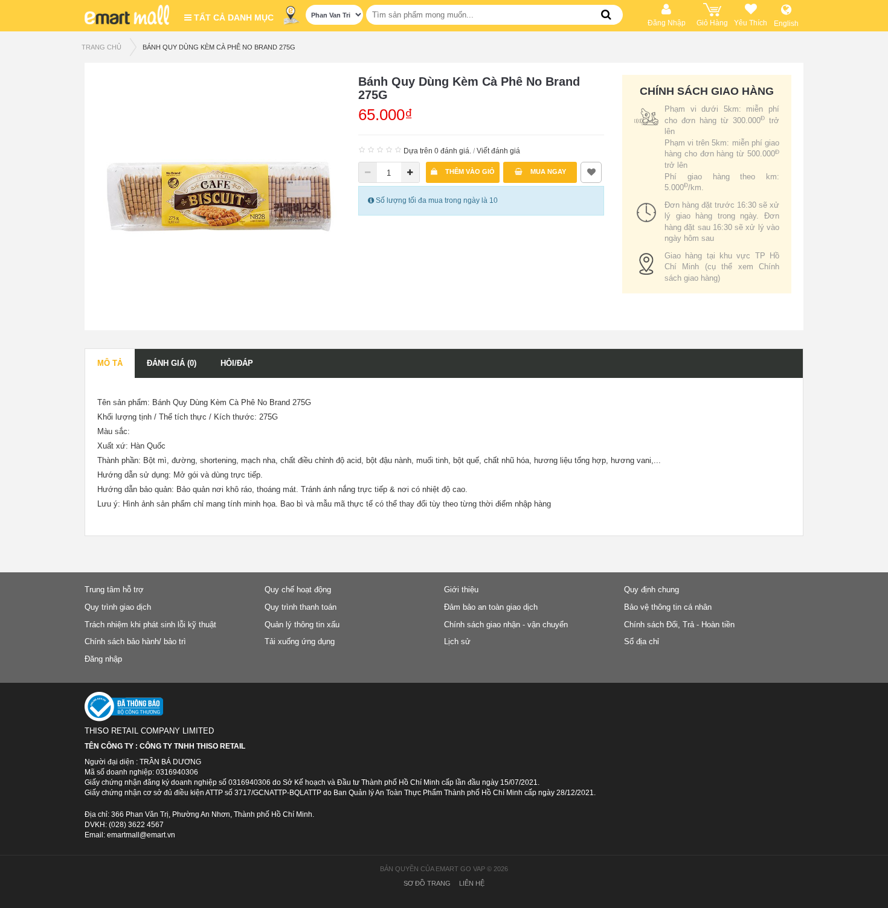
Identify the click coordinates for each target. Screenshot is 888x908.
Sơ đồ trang (427, 883)
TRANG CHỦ (101, 47)
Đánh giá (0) (171, 363)
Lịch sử (457, 641)
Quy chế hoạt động (298, 589)
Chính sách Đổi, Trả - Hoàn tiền (679, 624)
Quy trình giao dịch (118, 607)
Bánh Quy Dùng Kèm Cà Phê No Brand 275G (219, 47)
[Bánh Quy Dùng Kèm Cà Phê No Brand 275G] (218, 195)
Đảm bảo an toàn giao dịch (491, 607)
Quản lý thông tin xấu (302, 624)
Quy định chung (651, 589)
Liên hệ (471, 883)
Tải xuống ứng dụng (300, 641)
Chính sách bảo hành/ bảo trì (135, 641)
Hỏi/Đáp (236, 363)
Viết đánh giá (498, 151)
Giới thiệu (461, 589)
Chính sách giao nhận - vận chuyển (506, 624)
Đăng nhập (103, 658)
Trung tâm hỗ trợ (114, 589)
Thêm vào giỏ (469, 171)
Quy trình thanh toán (300, 607)
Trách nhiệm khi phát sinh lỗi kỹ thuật (150, 624)
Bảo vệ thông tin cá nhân (668, 607)
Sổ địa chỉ (641, 641)
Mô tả (110, 363)
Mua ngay (547, 171)
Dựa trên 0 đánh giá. (437, 151)
